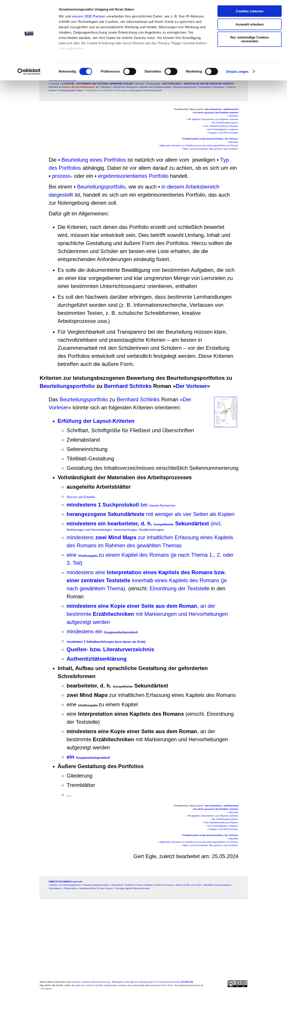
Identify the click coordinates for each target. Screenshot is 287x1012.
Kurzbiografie (153, 83)
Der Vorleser (171, 83)
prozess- (62, 176)
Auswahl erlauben (249, 24)
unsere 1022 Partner (88, 16)
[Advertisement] (23, 97)
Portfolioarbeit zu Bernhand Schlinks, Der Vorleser (210, 139)
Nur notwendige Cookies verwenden (249, 39)
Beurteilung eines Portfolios (93, 160)
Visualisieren (55, 888)
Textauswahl (205, 87)
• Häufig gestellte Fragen (70, 90)
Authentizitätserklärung (97, 659)
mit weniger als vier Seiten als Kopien (150, 514)
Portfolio (129, 885)
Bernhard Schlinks (128, 386)
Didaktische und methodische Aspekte (208, 83)
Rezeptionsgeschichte (185, 87)
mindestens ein (102, 631)
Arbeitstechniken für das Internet (96, 888)
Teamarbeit (117, 885)
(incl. (145, 525)
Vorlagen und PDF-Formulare (223, 132)
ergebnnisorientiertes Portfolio (133, 176)
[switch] (129, 71)
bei (121, 505)
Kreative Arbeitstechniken (96, 885)
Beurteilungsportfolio (101, 187)
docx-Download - (214, 109)
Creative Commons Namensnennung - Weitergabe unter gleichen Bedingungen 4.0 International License (132, 982)
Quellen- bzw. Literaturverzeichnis (110, 649)
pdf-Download (231, 109)
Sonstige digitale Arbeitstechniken (132, 888)
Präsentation (70, 888)
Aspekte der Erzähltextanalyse (155, 87)
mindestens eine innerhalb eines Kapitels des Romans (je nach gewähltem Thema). (147, 580)
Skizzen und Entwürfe (81, 497)
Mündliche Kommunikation (217, 885)
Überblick (139, 83)
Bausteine (219, 87)
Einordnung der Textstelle (179, 588)
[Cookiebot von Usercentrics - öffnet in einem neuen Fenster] (29, 71)
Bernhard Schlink (121, 83)
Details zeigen (237, 71)
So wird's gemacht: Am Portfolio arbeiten (216, 112)
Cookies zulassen (249, 11)
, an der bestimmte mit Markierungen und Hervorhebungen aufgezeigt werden (147, 614)
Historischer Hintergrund (125, 87)
